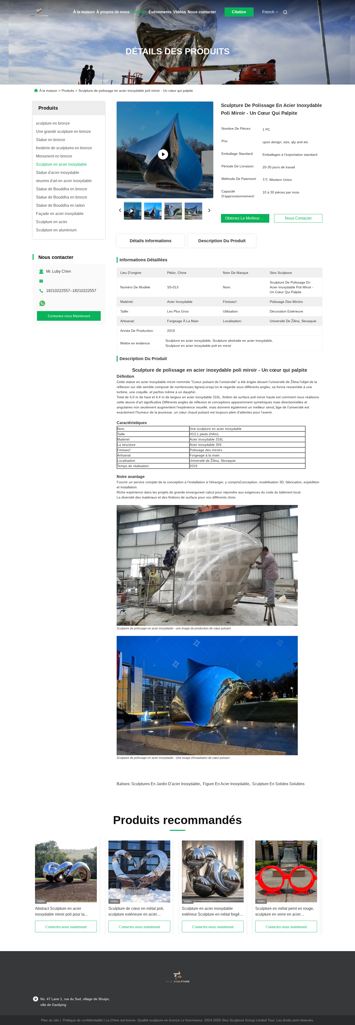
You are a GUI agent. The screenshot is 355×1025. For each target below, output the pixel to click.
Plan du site (50, 1020)
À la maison (84, 12)
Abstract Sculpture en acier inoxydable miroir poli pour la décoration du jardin (60, 911)
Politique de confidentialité (83, 1020)
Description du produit (222, 240)
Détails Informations (150, 240)
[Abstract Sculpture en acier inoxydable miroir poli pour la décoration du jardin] (66, 871)
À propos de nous (112, 12)
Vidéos (179, 12)
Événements (160, 12)
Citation (239, 12)
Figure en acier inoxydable (226, 784)
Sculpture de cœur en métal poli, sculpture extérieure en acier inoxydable (136, 911)
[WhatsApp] (42, 303)
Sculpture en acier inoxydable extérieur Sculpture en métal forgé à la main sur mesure (212, 911)
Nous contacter (202, 12)
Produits (139, 12)
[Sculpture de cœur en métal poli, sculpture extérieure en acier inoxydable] (139, 871)
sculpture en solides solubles (278, 784)
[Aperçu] (39, 12)
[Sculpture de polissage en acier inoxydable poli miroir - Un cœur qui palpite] (165, 150)
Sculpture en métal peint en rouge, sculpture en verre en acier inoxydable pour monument (284, 911)
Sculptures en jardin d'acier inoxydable (165, 784)
